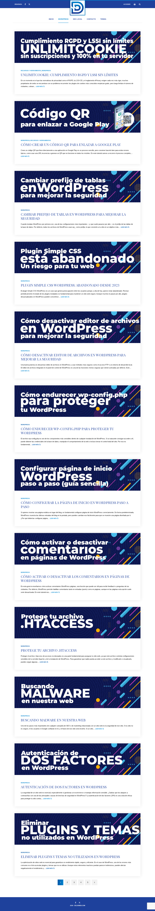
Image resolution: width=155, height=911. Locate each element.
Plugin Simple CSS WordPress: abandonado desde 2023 (70, 285)
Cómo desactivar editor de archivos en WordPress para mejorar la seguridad (73, 357)
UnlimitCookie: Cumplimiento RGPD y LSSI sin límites (69, 74)
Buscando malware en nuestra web (53, 720)
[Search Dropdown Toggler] (139, 4)
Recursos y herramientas (31, 70)
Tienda (103, 19)
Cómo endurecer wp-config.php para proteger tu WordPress (67, 430)
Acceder (126, 4)
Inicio (51, 19)
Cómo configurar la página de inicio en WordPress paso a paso (74, 504)
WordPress (63, 19)
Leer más (40, 86)
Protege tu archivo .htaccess (49, 650)
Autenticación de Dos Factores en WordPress (64, 787)
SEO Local (77, 19)
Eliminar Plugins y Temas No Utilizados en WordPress (70, 856)
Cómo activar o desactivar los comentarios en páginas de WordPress (75, 578)
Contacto (91, 19)
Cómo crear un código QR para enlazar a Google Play (71, 144)
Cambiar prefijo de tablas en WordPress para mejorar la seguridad (73, 216)
